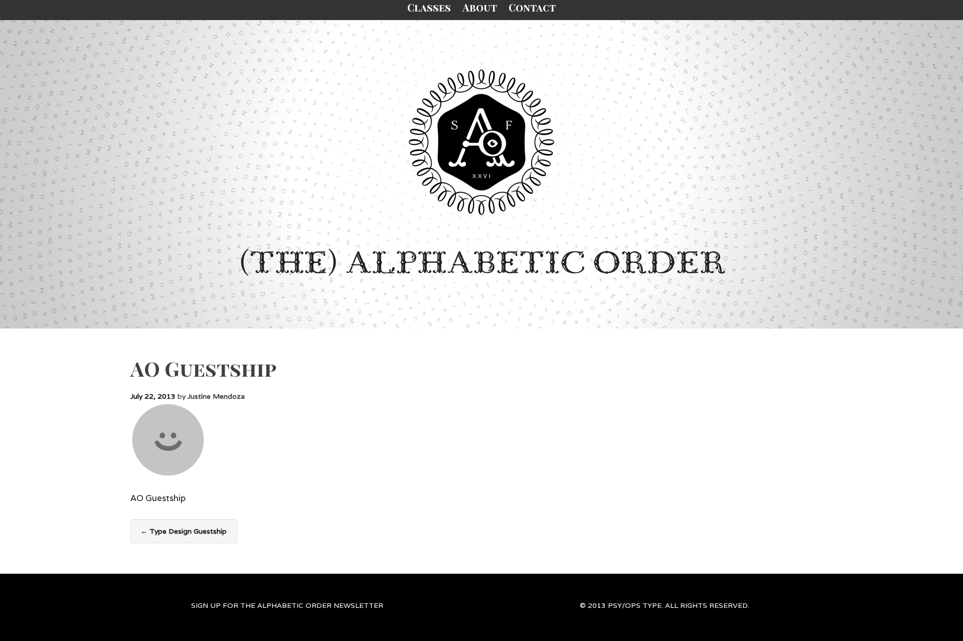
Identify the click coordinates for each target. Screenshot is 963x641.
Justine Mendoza (216, 396)
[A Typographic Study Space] (481, 142)
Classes (429, 7)
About (479, 7)
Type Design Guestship (183, 531)
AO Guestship (203, 368)
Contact (532, 7)
